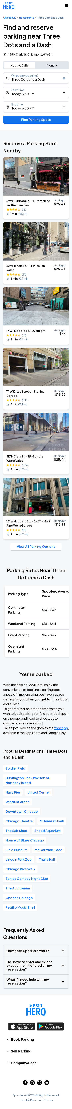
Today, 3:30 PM (22, 94)
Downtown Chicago (22, 811)
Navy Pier (13, 792)
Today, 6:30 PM (22, 108)
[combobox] (36, 78)
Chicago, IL (9, 17)
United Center (38, 792)
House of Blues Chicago (25, 840)
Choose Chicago (19, 898)
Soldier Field (15, 768)
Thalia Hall (47, 859)
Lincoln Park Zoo (19, 859)
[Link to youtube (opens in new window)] (46, 1084)
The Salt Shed (16, 831)
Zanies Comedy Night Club (27, 878)
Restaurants (26, 17)
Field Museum (16, 850)
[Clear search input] (64, 78)
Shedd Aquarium (47, 831)
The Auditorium (18, 888)
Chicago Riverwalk (20, 869)
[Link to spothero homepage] (36, 1009)
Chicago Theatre (19, 821)
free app (61, 728)
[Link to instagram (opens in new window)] (32, 1084)
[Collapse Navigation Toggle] (66, 5)
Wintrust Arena (17, 802)
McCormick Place (48, 850)
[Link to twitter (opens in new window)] (39, 1084)
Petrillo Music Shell (20, 907)
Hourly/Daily (20, 65)
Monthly (52, 65)
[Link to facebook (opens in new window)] (25, 1084)
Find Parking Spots (36, 119)
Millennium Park (52, 821)
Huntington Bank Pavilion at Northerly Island (27, 780)
